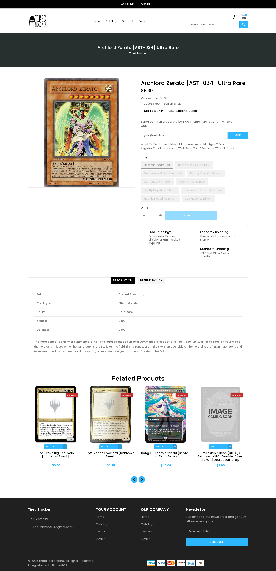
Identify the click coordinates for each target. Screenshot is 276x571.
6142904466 (39, 519)
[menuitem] (96, 21)
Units (144, 207)
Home (100, 517)
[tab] (123, 280)
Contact (102, 531)
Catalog (102, 524)
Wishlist (145, 4)
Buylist (100, 539)
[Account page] (235, 17)
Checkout (127, 4)
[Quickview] (34, 467)
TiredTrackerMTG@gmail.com (52, 527)
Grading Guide (186, 111)
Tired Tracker (138, 53)
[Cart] (244, 17)
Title (144, 157)
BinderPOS (59, 565)
